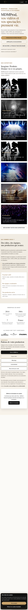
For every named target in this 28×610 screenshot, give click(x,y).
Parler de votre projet (14, 37)
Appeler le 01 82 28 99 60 (14, 41)
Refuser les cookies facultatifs (14, 606)
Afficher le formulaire (14, 402)
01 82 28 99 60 (14, 364)
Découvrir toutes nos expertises (14, 227)
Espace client (14, 356)
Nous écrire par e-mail (14, 368)
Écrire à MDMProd (14, 352)
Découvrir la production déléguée (14, 45)
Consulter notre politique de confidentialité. (14, 386)
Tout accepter (14, 603)
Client (21, 2)
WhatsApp (14, 360)
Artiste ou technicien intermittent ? (9, 51)
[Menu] (26, 2)
